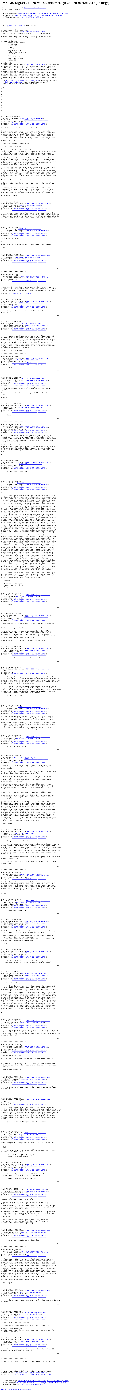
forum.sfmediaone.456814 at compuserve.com (29, 383)
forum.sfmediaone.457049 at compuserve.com (29, 978)
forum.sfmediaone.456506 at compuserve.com (29, 1196)
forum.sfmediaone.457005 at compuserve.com (29, 1137)
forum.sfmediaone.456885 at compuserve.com (29, 467)
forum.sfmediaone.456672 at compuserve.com (29, 281)
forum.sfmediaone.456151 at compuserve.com (29, 330)
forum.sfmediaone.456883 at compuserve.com (29, 363)
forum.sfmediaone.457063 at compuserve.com (29, 836)
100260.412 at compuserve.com (29, 229)
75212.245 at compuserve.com (28, 323)
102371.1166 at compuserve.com (36, 1046)
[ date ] (22, 17)
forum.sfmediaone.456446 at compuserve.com (29, 928)
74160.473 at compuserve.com (29, 707)
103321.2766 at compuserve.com (35, 1189)
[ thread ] (28, 17)
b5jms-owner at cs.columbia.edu (35, 8)
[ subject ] (34, 17)
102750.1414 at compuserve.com (33, 973)
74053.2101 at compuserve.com (31, 118)
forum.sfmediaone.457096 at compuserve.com (29, 1295)
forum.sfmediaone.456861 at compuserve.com (29, 620)
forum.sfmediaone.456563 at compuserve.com (29, 1139)
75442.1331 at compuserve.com (32, 378)
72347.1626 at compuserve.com (28, 483)
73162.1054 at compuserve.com (29, 874)
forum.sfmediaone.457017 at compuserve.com (29, 926)
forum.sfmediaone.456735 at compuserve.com (29, 306)
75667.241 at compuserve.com (34, 1312)
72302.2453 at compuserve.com (33, 276)
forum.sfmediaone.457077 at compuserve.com (29, 1169)
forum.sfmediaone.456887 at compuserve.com (29, 653)
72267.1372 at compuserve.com (38, 615)
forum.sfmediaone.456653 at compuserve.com (29, 233)
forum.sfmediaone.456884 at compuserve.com (29, 410)
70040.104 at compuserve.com (35, 1133)
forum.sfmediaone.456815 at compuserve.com (29, 431)
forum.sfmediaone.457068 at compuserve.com (29, 1025)
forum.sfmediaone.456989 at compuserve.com (29, 879)
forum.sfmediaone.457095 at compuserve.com (29, 1235)
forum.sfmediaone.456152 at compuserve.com (29, 713)
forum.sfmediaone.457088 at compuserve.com (29, 1194)
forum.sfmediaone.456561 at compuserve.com (29, 1319)
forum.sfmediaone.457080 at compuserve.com (29, 1317)
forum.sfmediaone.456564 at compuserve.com (29, 123)
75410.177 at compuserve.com (24, 757)
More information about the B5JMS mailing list (16, 1389)
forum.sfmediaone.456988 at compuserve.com (29, 762)
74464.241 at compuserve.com (30, 1251)
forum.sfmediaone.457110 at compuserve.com (29, 1344)
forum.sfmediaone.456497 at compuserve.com (29, 235)
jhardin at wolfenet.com (15, 25)
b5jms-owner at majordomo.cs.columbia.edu (22, 80)
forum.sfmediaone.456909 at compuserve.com (29, 711)
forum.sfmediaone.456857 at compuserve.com (29, 487)
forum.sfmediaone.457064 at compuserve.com (29, 905)
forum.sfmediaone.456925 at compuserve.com (29, 674)
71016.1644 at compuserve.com (33, 31)
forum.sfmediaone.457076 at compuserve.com (29, 1104)
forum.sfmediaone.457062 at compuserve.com (29, 741)
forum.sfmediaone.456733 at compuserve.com (29, 208)
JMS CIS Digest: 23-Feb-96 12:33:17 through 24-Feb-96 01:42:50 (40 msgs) (40, 15)
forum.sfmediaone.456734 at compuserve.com (29, 260)
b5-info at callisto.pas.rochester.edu (31, 1372)
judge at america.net (13, 82)
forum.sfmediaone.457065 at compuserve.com (29, 956)
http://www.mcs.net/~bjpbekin (19, 293)
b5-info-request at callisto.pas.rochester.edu (32, 1374)
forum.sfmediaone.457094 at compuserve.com (29, 1256)
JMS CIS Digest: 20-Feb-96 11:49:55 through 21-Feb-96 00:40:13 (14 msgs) (43, 13)
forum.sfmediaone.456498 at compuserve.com (29, 124)
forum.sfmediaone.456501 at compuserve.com (29, 1052)
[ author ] (41, 17)
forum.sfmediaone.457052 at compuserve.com (29, 1051)
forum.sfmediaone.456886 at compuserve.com (29, 599)
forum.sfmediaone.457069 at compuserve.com (29, 1082)
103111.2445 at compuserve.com (36, 921)
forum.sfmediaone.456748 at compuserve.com (29, 328)
